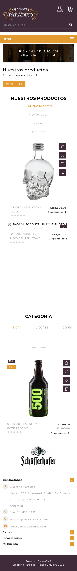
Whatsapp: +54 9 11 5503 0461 (29, 519)
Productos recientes (38, 106)
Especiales (38, 123)
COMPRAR (62, 146)
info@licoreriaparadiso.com (28, 526)
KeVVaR (46, 561)
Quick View (62, 155)
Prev (33, 132)
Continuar (14, 84)
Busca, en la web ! (71, 24)
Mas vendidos (38, 114)
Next (43, 132)
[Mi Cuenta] (60, 9)
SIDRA (17, 327)
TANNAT (52, 51)
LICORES (42, 327)
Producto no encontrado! (40, 55)
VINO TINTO (34, 51)
